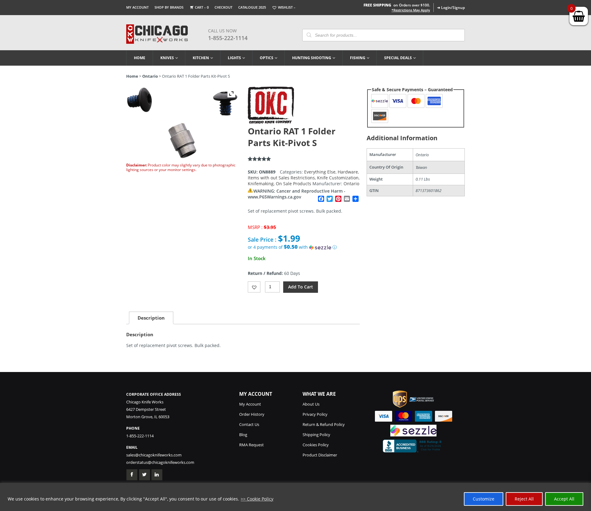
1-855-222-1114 (227, 38)
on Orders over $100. (397, 5)
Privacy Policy (315, 414)
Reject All (524, 499)
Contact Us (249, 424)
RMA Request (251, 445)
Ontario (150, 76)
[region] (295, 497)
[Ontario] (271, 122)
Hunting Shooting (311, 57)
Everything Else (320, 172)
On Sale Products (293, 183)
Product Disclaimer (320, 455)
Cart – (202, 7)
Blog (243, 434)
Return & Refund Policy (324, 424)
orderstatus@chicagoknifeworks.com (160, 462)
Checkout (223, 7)
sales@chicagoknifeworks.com (154, 455)
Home (139, 57)
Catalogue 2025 (252, 7)
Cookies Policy (316, 445)
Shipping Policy (316, 434)
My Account (137, 7)
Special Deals (398, 57)
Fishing (357, 57)
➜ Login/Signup (451, 7)
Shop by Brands (169, 7)
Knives (167, 57)
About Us (311, 404)
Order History (251, 414)
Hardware (348, 172)
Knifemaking (261, 183)
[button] (304, 247)
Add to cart (300, 287)
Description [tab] (151, 318)
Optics (266, 57)
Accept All (564, 499)
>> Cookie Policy (257, 499)
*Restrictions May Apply (411, 10)
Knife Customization (338, 178)
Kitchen (201, 57)
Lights (234, 57)
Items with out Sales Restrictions (281, 178)
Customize (483, 499)
